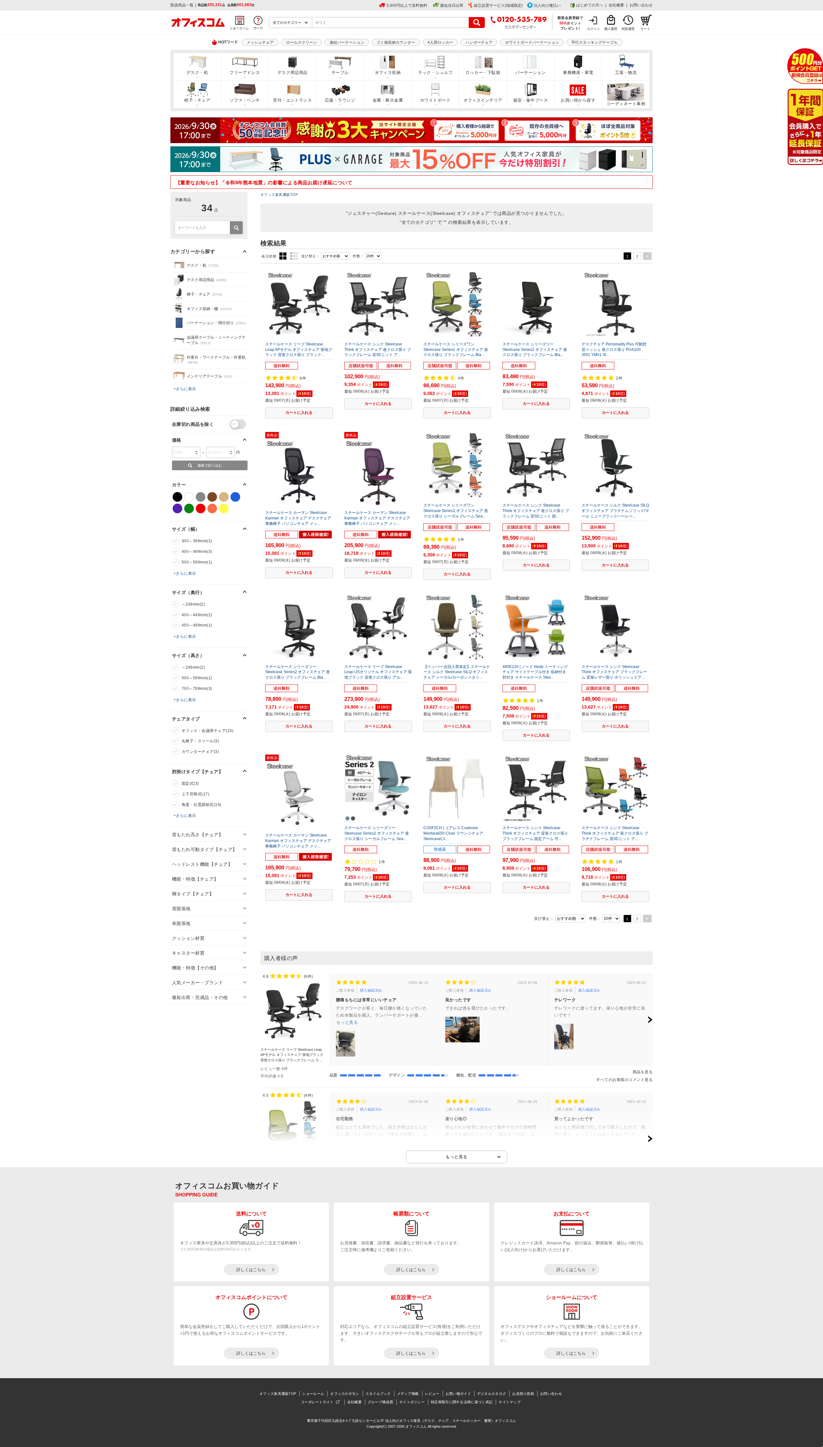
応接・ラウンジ (340, 100)
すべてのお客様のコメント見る (624, 1079)
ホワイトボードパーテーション (532, 42)
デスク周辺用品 (292, 72)
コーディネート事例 (625, 103)
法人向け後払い (547, 5)
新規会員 (805, 66)
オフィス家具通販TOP (279, 195)
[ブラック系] (177, 497)
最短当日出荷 (451, 5)
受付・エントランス (292, 100)
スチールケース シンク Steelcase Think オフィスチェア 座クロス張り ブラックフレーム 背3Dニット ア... (377, 349)
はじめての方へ (589, 5)
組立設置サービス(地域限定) (498, 5)
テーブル (340, 72)
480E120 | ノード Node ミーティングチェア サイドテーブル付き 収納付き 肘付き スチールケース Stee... (535, 672)
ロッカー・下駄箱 (483, 72)
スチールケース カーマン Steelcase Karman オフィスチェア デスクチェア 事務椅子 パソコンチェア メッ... (298, 518)
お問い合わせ (641, 5)
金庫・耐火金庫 (388, 100)
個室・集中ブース (530, 100)
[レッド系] (200, 508)
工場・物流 (626, 72)
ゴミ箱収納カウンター (395, 42)
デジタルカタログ (491, 1394)
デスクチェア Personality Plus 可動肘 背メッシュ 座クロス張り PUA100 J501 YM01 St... (614, 349)
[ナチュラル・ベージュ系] (224, 497)
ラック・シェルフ (435, 72)
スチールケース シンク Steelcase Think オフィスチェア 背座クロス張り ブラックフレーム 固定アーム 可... (535, 833)
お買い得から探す (578, 100)
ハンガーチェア (479, 42)
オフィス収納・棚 (209, 309)
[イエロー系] (224, 508)
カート (645, 29)
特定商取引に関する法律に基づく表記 (462, 1402)
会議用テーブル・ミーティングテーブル (216, 340)
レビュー (432, 1394)
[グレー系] (200, 497)
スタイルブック (378, 1394)
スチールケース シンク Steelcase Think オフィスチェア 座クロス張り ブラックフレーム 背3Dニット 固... (535, 510)
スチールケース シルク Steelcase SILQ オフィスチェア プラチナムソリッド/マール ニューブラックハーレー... (615, 510)
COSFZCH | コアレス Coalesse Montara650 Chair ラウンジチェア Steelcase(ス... (453, 833)
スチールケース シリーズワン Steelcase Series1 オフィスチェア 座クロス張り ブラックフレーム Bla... (455, 349)
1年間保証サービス (805, 127)
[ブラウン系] (212, 497)
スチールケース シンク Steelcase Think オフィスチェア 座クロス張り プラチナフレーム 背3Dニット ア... (615, 833)
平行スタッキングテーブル (594, 42)
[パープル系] (177, 508)
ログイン (593, 29)
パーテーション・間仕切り (216, 323)
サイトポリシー (412, 1402)
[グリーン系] (189, 508)
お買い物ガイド (458, 1394)
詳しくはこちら (251, 1269)
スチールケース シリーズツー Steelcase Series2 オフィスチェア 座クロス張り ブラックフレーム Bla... (534, 349)
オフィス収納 (388, 72)
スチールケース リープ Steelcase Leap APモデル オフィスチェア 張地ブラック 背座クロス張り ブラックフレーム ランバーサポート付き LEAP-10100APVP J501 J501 (291, 1060)
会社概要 (616, 5)
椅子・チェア (197, 100)
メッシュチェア (260, 42)
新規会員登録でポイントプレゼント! (570, 23)
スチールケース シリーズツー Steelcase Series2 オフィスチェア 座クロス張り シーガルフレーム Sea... (376, 833)
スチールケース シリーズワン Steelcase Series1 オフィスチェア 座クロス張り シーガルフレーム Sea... (455, 510)
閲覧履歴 (628, 29)
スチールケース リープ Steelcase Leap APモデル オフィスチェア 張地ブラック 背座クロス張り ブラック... (298, 349)
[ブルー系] (235, 497)
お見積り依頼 (523, 1394)
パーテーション (530, 72)
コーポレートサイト (317, 1402)
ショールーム (313, 1394)
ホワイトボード (435, 100)
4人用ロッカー (440, 42)
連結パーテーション (347, 42)
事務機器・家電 (578, 72)
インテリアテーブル (209, 376)
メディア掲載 (408, 1394)
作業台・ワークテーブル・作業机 (216, 359)
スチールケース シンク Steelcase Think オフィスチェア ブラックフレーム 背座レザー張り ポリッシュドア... (614, 672)
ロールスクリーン (301, 42)
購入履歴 (610, 29)
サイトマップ (509, 1402)
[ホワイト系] (189, 497)
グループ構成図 (380, 1402)
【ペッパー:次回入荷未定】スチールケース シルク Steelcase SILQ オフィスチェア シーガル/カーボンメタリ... (456, 672)
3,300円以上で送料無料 (406, 5)
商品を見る (643, 1072)
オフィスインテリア (483, 100)
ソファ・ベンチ (245, 100)
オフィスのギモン (344, 1394)
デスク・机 (197, 72)
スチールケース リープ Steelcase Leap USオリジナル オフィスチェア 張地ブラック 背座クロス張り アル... (378, 672)
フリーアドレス (245, 72)
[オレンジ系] (212, 508)
